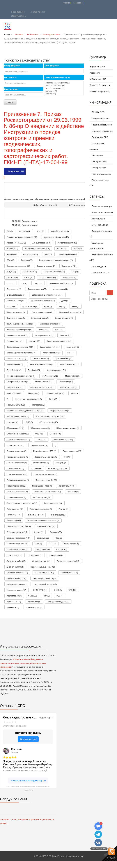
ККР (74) (70, 352)
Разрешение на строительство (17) (22, 503)
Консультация (98, 218)
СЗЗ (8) (58, 537)
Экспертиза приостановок (96, 245)
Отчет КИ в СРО (99, 224)
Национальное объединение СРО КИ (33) (25, 410)
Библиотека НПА (15, 171)
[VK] (30, 2)
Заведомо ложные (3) (16, 312)
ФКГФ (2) (58, 590)
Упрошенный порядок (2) (46, 584)
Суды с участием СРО (99, 182)
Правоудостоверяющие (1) (45, 474)
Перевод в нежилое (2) (17, 451)
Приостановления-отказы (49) (47, 491)
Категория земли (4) (51, 352)
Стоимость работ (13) (16, 561)
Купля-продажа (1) (15, 364)
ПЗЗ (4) (67, 456)
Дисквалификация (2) (16, 294)
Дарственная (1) (14, 289)
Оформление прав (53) (63, 439)
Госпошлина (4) (69, 277)
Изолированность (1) (44, 335)
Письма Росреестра (99, 91)
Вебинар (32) (27, 260)
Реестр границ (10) (15, 509)
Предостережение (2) (16, 485)
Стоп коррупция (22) (41, 561)
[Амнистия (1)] (63, 91)
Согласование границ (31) (18, 549)
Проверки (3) (73, 491)
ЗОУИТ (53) (43, 329)
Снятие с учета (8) (71, 543)
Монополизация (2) (55, 393)
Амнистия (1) (12, 248)
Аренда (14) (62, 248)
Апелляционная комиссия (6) (37, 248)
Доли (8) (65, 300)
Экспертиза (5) (34, 601)
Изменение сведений (102, 212)
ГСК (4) (24, 283)
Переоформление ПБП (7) (44, 451)
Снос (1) (38, 543)
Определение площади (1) (18, 439)
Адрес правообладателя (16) (56, 237)
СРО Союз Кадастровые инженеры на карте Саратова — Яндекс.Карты (28, 788)
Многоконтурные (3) (68, 387)
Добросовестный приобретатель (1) (47, 294)
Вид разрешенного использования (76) (56, 260)
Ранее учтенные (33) (53, 503)
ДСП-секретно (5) (29, 306)
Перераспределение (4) (17, 456)
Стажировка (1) (35, 555)
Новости (77, 2)
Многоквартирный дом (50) (41, 387)
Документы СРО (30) (16, 300)
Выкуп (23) (11, 271)
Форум (66, 2)
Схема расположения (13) (68, 561)
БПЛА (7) (10, 260)
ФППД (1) (72, 590)
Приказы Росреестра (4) (17, 491)
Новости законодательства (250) (50, 416)
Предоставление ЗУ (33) (46, 480)
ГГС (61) (75, 271)
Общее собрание (100, 118)
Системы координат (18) (17, 543)
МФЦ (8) (74, 393)
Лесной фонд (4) (14, 370)
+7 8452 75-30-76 (37, 12)
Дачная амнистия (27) (37, 289)
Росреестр (94, 72)
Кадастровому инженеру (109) (20, 347)
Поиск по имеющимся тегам (57, 77)
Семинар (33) (56, 532)
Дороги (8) (11, 306)
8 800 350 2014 (18, 12)
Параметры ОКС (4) (39, 445)
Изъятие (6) (65, 335)
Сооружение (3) (43, 549)
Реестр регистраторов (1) (41, 509)
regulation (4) (24, 231)
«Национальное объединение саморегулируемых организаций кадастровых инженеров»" (23, 663)
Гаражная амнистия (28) (54, 271)
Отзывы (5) (41, 439)
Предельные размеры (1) (18, 480)
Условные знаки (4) (34, 607)
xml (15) (40, 231)
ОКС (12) (39, 433)
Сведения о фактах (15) (17, 532)
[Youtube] (26, 2)
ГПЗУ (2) (10, 283)
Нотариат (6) (12, 422)
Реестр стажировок (101, 173)
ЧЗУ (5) (46, 595)
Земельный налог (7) (16, 318)
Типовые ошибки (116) (16, 578)
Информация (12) (14, 341)
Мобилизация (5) (14, 393)
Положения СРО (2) (15, 468)
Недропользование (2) (59, 410)
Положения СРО (99, 137)
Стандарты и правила (97, 146)
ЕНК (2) (61, 306)
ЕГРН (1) (48, 306)
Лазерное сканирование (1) (41, 364)
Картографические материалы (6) (21, 352)
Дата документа (52, 65)
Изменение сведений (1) (17, 335)
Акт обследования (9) (41, 242)
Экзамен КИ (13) (14, 601)
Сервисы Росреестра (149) (18, 537)
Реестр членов (98, 167)
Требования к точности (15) (45, 578)
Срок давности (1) (14, 555)
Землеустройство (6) (64, 318)
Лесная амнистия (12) (69, 364)
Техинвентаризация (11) (17, 572)
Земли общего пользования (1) (20, 323)
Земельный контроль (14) (70, 312)
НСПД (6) (29, 422)
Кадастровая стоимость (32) (59, 341)
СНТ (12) (52, 543)
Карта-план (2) (72, 347)
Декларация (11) (60, 289)
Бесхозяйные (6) (30, 254)
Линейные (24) (34, 370)
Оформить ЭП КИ (100, 272)
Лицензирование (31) (56, 370)
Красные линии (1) (41, 358)
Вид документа (11, 89)
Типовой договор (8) (69, 572)
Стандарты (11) (56, 555)
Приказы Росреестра (99, 85)
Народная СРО (97, 66)
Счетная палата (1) (15, 566)
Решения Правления (101, 124)
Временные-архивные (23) (18, 266)
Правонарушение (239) (17, 474)
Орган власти (10, 77)
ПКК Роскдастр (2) (41, 462)
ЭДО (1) (59, 595)
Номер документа (12, 65)
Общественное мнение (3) (67, 428)
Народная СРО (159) (16, 404)
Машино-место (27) (43, 381)
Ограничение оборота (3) (18, 433)
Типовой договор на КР (100, 233)
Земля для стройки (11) (50, 323)
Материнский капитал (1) (17, 381)
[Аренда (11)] (63, 93)
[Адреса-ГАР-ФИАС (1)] (63, 85)
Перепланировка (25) (72, 451)
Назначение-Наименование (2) (28, 399)
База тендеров (98, 266)
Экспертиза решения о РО (101, 257)
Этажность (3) (13, 607)
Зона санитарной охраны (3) (19, 329)
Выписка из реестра (101, 206)
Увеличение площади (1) (17, 584)
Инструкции (97, 155)
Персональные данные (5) (45, 456)
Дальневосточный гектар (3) (61, 283)
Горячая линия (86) (47, 277)
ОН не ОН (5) (55, 433)
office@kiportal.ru (18, 15)
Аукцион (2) (12, 254)
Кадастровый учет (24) (49, 347)
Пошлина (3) (36, 468)
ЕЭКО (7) (75, 306)
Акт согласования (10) (67, 242)
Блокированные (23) (68, 254)
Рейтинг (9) (63, 509)
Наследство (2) (38, 404)
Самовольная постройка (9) (19, 526)
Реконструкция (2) (58, 514)
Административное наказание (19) (22, 237)
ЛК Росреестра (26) (50, 375)
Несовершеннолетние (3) (18, 416)
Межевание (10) (66, 381)
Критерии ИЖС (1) (63, 358)
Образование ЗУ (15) (48, 422)
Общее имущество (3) (40, 428)
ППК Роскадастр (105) (57, 468)
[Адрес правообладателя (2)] (63, 82)
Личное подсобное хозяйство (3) (21, 375)
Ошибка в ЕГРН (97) (15, 445)
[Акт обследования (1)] (63, 88)
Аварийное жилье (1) (60, 231)
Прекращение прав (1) (42, 485)
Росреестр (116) (14, 520)
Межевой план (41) (15, 387)
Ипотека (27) (34, 341)
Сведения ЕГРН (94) (46, 526)
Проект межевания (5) (16, 497)
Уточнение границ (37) (16, 590)
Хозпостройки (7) (14, 595)
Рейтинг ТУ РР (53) (35, 514)
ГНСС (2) (28, 277)
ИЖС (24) (59, 329)
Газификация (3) (30, 271)
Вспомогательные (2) (46, 266)
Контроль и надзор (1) (16, 358)
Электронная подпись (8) (58, 601)
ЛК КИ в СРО (98, 112)
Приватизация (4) (66, 485)
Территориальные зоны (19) (42, 566)
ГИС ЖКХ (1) (12, 277)
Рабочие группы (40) (41, 497)
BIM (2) (10, 231)
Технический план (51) (44, 572)
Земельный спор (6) (40, 318)
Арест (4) (78, 248)
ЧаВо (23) (32, 595)
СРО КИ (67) (61, 549)
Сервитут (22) (43, 537)
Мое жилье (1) (34, 393)
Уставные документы (102, 130)
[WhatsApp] (34, 2)
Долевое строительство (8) (43, 300)
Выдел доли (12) (69, 266)
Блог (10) (48, 254)
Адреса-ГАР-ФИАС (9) (16, 242)
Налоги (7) (52, 399)
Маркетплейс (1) (72, 375)
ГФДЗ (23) (38, 283)
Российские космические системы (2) (43, 520)
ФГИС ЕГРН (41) (40, 590)
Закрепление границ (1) (42, 312)
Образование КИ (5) (15, 428)
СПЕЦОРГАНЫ (98, 161)
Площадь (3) (61, 462)
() (7, 399)
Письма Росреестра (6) (17, 462)
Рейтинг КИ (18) (13, 514)
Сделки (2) (38, 532)
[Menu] (97, 26)
